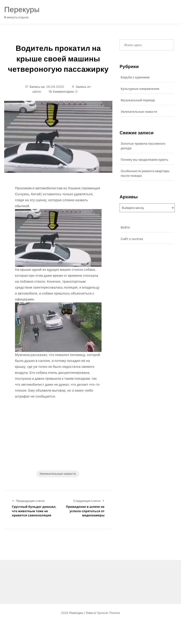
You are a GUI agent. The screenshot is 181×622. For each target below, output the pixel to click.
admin (36, 92)
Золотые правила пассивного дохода (143, 146)
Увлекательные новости (58, 474)
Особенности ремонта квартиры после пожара (145, 173)
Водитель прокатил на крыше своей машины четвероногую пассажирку (58, 58)
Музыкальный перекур (138, 100)
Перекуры (22, 10)
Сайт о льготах (132, 239)
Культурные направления (140, 89)
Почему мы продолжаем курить (144, 160)
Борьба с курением (135, 77)
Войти (125, 228)
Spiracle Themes (108, 613)
